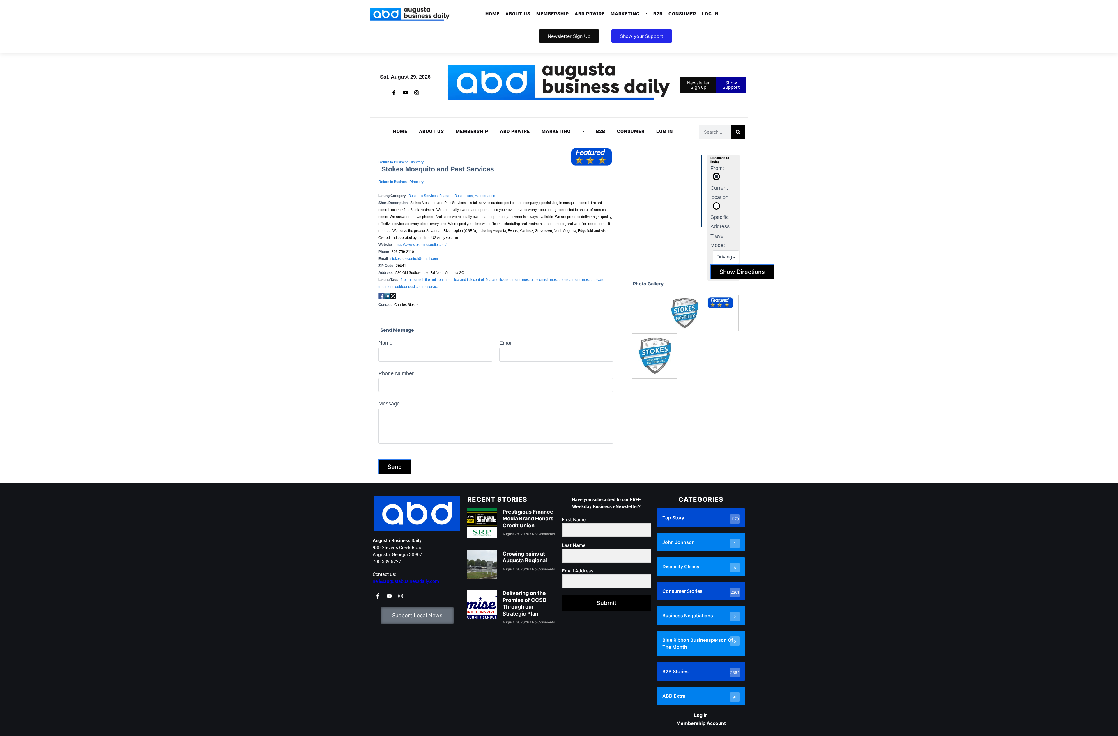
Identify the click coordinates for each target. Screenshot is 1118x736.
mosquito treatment (565, 280)
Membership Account (701, 723)
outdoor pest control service (417, 287)
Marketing (625, 14)
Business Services (423, 196)
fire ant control (412, 280)
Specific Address (720, 221)
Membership (552, 14)
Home (492, 14)
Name (385, 343)
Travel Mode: (717, 240)
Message (389, 404)
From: (717, 168)
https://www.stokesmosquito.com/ (420, 245)
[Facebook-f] (394, 92)
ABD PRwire (590, 14)
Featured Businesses (456, 196)
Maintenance (485, 196)
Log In (710, 14)
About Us (517, 14)
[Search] (738, 132)
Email (505, 343)
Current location (719, 192)
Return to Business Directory (401, 162)
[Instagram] (416, 92)
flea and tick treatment (503, 280)
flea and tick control (468, 280)
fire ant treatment (438, 280)
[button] (518, 14)
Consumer (682, 14)
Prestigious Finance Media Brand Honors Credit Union (528, 518)
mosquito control (535, 280)
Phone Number (396, 373)
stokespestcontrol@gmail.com (414, 259)
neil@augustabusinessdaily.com (406, 581)
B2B (658, 14)
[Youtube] (405, 92)
